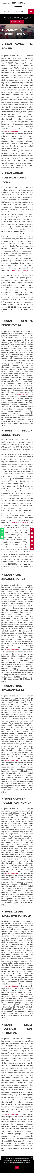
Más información (17, 1164)
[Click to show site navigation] (31, 11)
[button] (32, 548)
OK (17, 1167)
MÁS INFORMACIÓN (17, 21)
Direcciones (19, 11)
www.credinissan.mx (12, 131)
